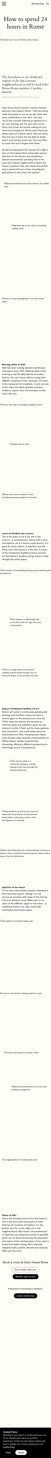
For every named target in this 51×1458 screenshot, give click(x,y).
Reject (8, 1452)
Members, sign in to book (26, 1277)
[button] (47, 3)
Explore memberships (25, 1296)
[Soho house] (4, 3)
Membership (38, 3)
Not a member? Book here (25, 1270)
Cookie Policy (9, 1447)
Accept (21, 1452)
